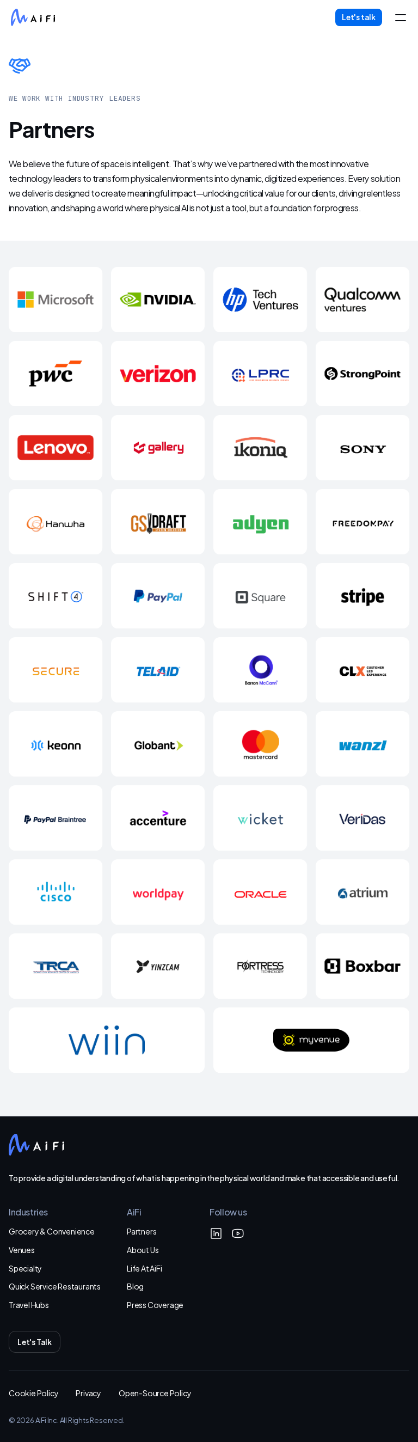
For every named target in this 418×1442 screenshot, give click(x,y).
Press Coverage (155, 1304)
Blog (135, 1286)
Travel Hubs (29, 1304)
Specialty (25, 1268)
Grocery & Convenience (52, 1231)
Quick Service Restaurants (55, 1286)
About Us (142, 1249)
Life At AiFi (144, 1268)
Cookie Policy (33, 1392)
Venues (22, 1249)
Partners (141, 1231)
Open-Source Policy (155, 1392)
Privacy (88, 1392)
